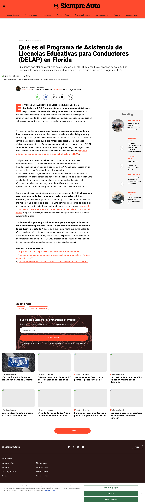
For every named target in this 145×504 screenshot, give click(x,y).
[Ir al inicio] (11, 447)
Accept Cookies (111, 499)
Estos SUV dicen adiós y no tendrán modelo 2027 (134, 200)
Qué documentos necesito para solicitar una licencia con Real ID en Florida (53, 261)
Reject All (111, 493)
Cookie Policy (50, 490)
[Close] (141, 493)
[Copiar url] (70, 97)
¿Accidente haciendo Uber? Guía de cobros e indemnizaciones (54, 414)
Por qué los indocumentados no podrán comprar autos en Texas (90, 414)
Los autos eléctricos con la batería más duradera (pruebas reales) (134, 147)
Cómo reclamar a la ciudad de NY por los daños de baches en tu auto (54, 380)
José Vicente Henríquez (35, 88)
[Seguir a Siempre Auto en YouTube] (83, 447)
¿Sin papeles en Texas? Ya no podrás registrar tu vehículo (88, 378)
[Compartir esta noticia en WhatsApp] (37, 97)
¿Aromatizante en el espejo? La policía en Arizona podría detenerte (126, 380)
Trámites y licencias (82, 15)
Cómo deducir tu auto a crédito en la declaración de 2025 (17, 414)
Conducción (46, 15)
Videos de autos (132, 15)
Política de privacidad (57, 343)
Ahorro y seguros (102, 15)
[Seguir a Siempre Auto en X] (73, 447)
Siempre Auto (23, 41)
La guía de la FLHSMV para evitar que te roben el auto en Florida (48, 251)
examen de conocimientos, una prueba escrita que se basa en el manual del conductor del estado (53, 209)
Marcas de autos (13, 15)
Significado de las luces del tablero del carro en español (134, 180)
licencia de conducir (38, 308)
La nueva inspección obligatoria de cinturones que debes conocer (126, 415)
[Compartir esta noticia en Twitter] (54, 97)
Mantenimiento (31, 15)
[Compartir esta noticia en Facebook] (45, 97)
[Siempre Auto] (76, 6)
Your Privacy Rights (111, 488)
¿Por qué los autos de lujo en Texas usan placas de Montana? (17, 378)
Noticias (117, 15)
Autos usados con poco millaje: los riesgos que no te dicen (133, 165)
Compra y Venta (63, 15)
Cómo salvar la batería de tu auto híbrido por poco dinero (133, 126)
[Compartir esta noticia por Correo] (62, 97)
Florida (21, 308)
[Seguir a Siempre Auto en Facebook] (69, 447)
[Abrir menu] (4, 5)
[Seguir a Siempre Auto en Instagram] (78, 447)
